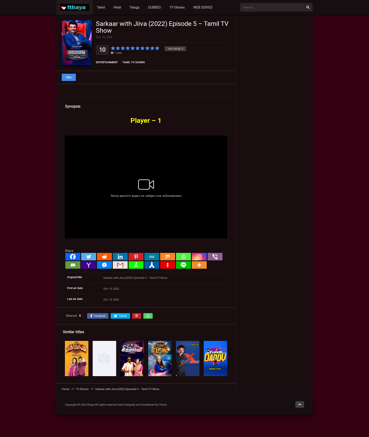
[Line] (183, 265)
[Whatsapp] (183, 256)
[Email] (72, 265)
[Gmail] (120, 265)
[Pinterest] (136, 256)
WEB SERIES (202, 7)
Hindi (117, 7)
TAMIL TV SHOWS (133, 62)
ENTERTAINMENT (107, 62)
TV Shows (177, 7)
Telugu (134, 7)
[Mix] (167, 256)
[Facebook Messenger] (104, 265)
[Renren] (151, 265)
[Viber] (215, 256)
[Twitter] (88, 256)
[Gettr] (167, 265)
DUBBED (154, 7)
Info (69, 77)
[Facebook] (72, 256)
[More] (199, 265)
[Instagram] (199, 256)
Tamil (101, 7)
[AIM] (136, 265)
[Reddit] (104, 256)
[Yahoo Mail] (88, 265)
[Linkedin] (120, 256)
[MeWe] (151, 256)
